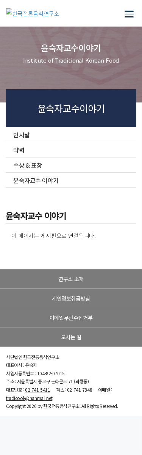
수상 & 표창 (27, 165)
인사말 (21, 134)
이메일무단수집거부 (71, 317)
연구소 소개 (70, 279)
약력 (18, 149)
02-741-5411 (37, 389)
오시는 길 (71, 337)
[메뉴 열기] (129, 13)
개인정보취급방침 (71, 298)
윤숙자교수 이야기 (36, 180)
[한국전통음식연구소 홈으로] (32, 13)
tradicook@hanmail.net (29, 398)
